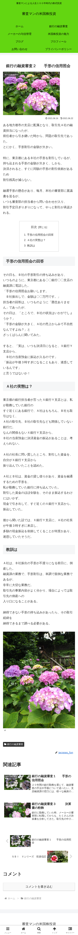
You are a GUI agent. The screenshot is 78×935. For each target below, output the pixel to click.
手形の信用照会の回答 (40, 234)
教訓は (31, 245)
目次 (34, 227)
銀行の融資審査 (15, 744)
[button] (70, 637)
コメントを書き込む (39, 886)
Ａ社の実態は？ (36, 240)
